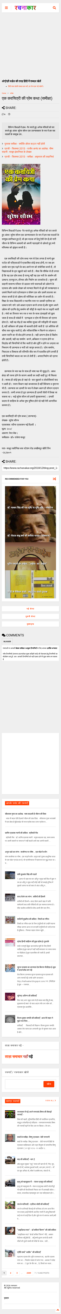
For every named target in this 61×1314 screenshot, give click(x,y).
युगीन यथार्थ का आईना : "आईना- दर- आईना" (27, 563)
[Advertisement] (30, 44)
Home (4, 93)
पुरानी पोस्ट (31, 616)
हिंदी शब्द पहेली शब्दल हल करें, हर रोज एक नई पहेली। (26, 86)
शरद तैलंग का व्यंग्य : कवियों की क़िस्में (31, 896)
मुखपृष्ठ (6, 1298)
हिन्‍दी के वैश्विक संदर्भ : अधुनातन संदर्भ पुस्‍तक (27, 591)
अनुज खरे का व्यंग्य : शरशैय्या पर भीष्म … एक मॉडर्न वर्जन (26, 852)
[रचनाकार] (25, 8)
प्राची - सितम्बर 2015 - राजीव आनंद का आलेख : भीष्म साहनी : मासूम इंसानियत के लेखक (27, 150)
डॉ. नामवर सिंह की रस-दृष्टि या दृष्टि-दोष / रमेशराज (30, 507)
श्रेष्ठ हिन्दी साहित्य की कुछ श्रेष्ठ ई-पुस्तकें (33, 941)
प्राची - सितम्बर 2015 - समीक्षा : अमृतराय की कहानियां (29, 156)
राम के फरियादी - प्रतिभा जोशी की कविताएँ (33, 1204)
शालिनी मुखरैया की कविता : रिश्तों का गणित (33, 919)
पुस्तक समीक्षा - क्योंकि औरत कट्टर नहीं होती (25, 143)
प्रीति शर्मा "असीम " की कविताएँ (29, 1252)
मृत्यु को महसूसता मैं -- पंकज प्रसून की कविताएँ (34, 1181)
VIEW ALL (50, 1101)
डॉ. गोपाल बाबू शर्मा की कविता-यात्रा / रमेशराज (28, 535)
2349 (29, 1273)
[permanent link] (9, 114)
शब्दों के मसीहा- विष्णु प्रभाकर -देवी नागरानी (33, 1137)
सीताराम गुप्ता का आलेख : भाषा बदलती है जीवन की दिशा (25, 814)
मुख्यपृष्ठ (30, 624)
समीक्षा (11, 93)
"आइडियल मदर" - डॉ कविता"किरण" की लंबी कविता (36, 1230)
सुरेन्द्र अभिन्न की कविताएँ (27, 995)
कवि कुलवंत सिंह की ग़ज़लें (27, 874)
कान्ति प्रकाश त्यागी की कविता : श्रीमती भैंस (21, 833)
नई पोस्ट (30, 609)
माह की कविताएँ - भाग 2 (26, 1159)
